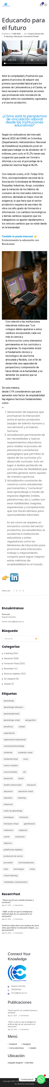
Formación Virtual (31, 36)
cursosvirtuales (10, 772)
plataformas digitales (13, 849)
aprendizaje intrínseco (13, 707)
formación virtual (11, 824)
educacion (31, 785)
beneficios (8, 726)
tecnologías (19, 869)
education (8, 798)
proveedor (8, 862)
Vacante (7, 684)
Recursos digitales (12, 673)
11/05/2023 (16, 34)
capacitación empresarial (15, 739)
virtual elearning (11, 875)
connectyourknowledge (14, 746)
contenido (8, 752)
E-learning (8, 36)
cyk (24, 772)
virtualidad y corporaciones (15, 882)
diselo (21, 778)
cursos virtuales (11, 765)
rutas (6, 869)
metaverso (8, 830)
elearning (22, 798)
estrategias (9, 817)
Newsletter (9, 668)
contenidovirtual (11, 759)
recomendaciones (26, 862)
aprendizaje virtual (12, 720)
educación (8, 791)
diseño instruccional (12, 785)
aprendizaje (9, 701)
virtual (32, 869)
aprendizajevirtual (11, 713)
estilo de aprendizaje (13, 811)
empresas (8, 804)
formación (23, 817)
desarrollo (8, 778)
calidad (22, 726)
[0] (41, 5)
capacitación (9, 733)
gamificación (29, 824)
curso (25, 759)
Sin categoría (9, 679)
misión (7, 836)
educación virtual (25, 791)
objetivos (8, 843)
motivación (20, 836)
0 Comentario (18, 905)
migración (23, 830)
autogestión (30, 720)
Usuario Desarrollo (36, 34)
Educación (18, 36)
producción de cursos (13, 856)
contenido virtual (25, 752)
